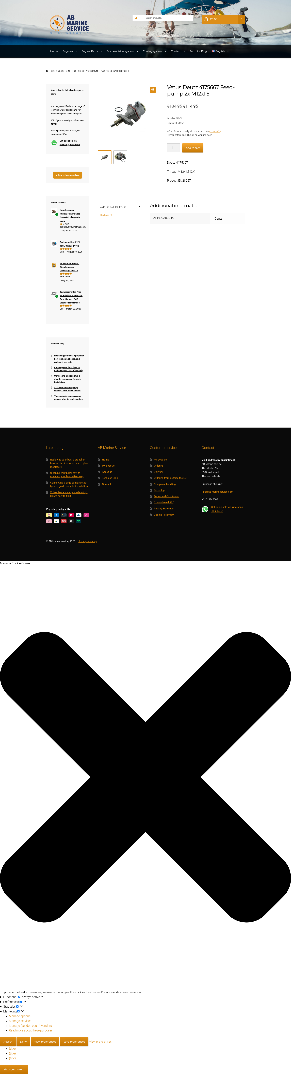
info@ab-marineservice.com (217, 491)
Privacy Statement (164, 508)
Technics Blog (198, 51)
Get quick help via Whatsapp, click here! (70, 143)
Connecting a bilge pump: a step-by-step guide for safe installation (67, 379)
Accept (8, 1041)
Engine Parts (90, 51)
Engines (68, 51)
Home (54, 51)
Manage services (20, 1021)
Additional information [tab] (113, 207)
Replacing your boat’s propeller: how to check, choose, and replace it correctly (69, 358)
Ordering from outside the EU (170, 478)
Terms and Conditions (166, 496)
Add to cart (193, 147)
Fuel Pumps (78, 71)
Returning (159, 490)
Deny (23, 1041)
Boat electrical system (120, 51)
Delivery (158, 471)
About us (107, 471)
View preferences (45, 1041)
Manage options (19, 1016)
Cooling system (152, 51)
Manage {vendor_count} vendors (30, 1025)
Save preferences (74, 1041)
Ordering (158, 465)
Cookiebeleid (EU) (164, 502)
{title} (12, 1048)
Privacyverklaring (87, 541)
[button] (153, 89)
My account (108, 465)
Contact (176, 51)
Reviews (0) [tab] (106, 215)
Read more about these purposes (31, 1030)
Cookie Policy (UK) (164, 514)
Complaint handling (165, 484)
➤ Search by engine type (67, 175)
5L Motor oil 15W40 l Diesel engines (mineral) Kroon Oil (69, 267)
